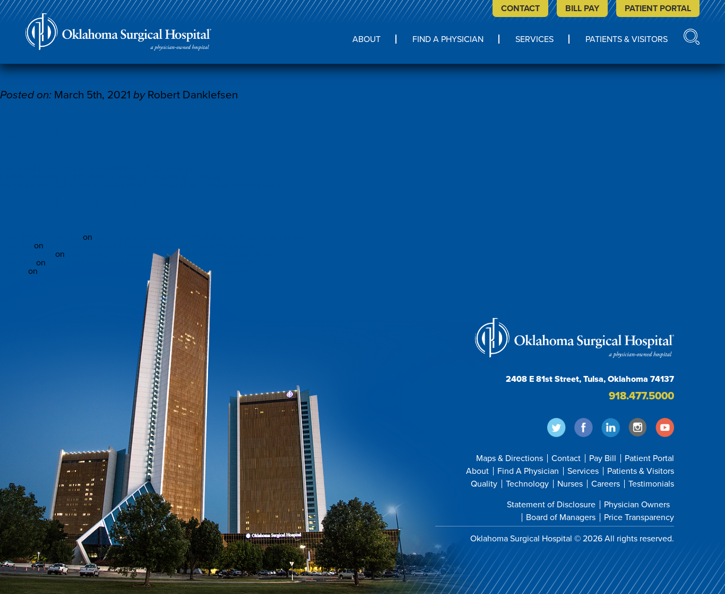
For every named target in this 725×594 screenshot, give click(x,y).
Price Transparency (639, 517)
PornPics (16, 245)
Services (534, 40)
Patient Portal (658, 8)
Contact (520, 8)
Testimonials (651, 484)
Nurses (570, 484)
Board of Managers (560, 517)
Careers (605, 484)
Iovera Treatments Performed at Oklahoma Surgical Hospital (110, 177)
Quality (484, 484)
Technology (527, 484)
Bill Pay (582, 8)
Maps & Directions (509, 458)
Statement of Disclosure (551, 504)
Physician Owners (637, 504)
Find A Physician (448, 40)
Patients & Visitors (626, 40)
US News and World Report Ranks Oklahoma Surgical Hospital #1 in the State (141, 185)
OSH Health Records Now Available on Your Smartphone (104, 168)
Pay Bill (602, 458)
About (366, 40)
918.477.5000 (641, 396)
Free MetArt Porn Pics (40, 237)
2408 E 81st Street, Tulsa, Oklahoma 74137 (590, 379)
